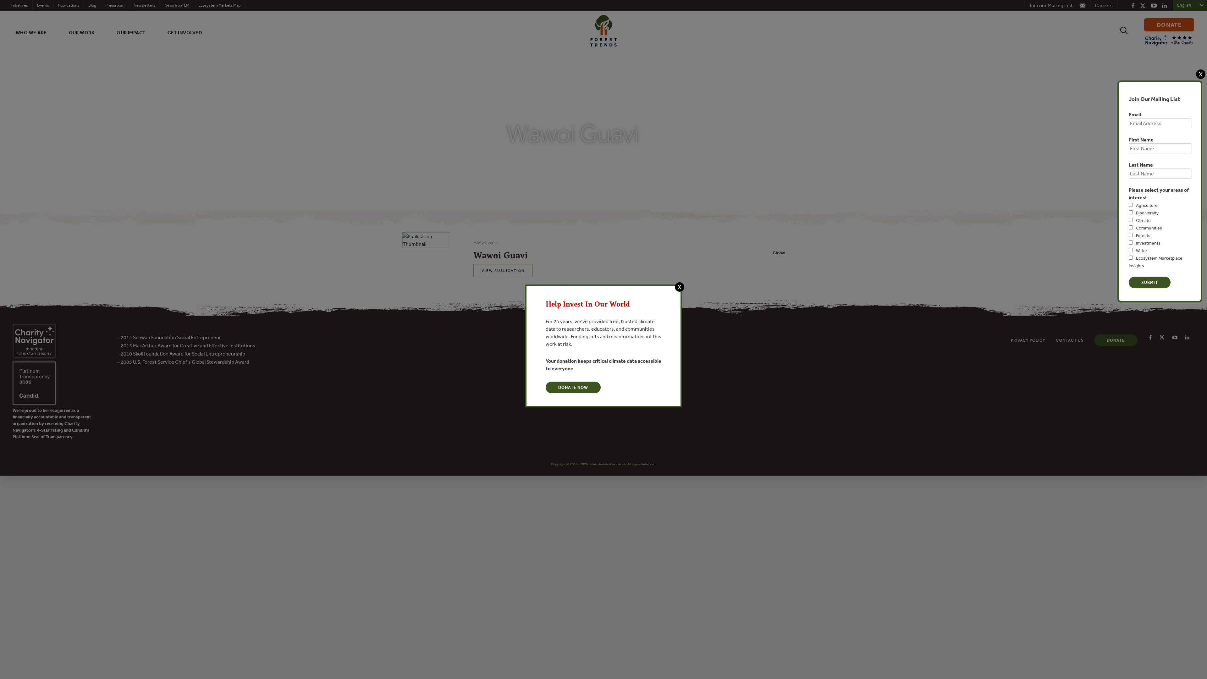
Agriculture (1147, 205)
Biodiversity (1147, 213)
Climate (1143, 220)
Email (1135, 114)
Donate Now (573, 387)
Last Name (1141, 165)
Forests (1143, 235)
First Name (1141, 139)
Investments (1148, 243)
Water (1141, 250)
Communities (1149, 228)
